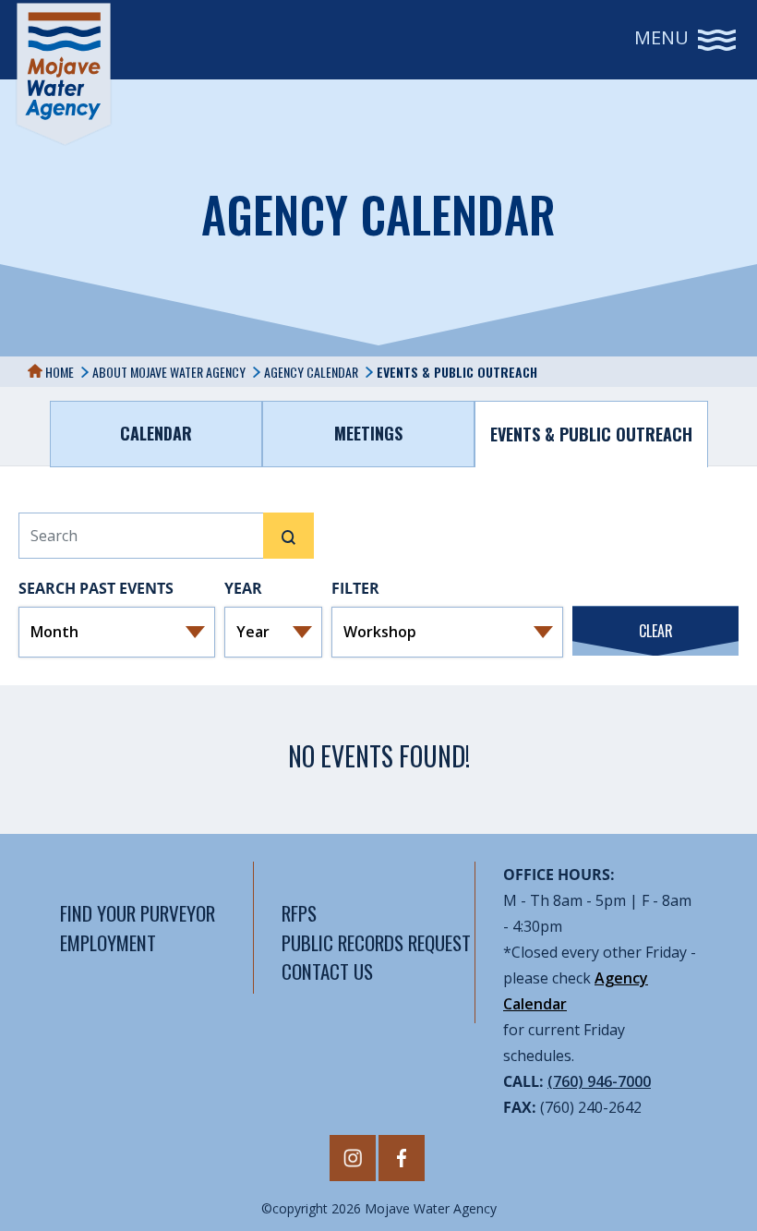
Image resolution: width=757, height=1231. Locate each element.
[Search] (288, 536)
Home (58, 371)
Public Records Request (376, 942)
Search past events (96, 588)
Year (243, 588)
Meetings (368, 433)
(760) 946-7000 (599, 1081)
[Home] (64, 74)
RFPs (299, 913)
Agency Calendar (311, 371)
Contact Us (327, 971)
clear (656, 631)
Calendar (156, 433)
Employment (108, 942)
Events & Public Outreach (591, 434)
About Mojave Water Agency (169, 371)
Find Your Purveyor (137, 913)
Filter (355, 588)
